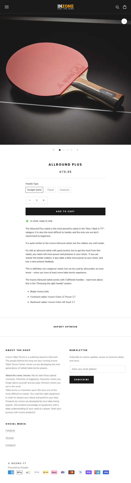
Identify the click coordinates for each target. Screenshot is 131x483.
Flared (50, 189)
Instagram (11, 445)
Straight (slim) (34, 189)
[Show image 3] (67, 150)
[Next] (77, 149)
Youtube (10, 437)
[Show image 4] (71, 150)
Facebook (10, 430)
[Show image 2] (63, 150)
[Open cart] (124, 7)
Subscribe (81, 379)
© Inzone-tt (17, 463)
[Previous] (53, 149)
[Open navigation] (7, 7)
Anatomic (64, 189)
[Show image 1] (60, 150)
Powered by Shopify (18, 467)
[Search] (117, 7)
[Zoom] (124, 21)
